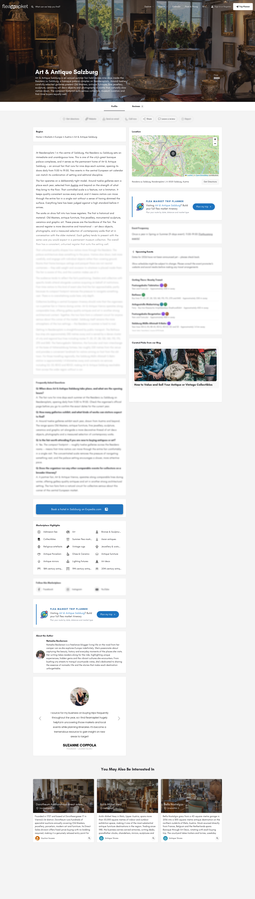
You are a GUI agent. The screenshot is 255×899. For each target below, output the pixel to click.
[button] (40, 718)
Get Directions (210, 181)
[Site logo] (15, 6)
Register (227, 6)
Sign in (218, 6)
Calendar (176, 6)
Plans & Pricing (191, 6)
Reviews (137, 106)
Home (39, 136)
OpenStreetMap (202, 175)
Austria (68, 136)
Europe (58, 136)
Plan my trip (106, 614)
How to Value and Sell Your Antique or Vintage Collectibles (173, 384)
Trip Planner (244, 6)
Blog (204, 6)
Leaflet (190, 175)
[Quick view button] (89, 838)
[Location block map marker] (173, 153)
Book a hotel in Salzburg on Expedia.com (76, 509)
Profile (114, 106)
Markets (48, 136)
